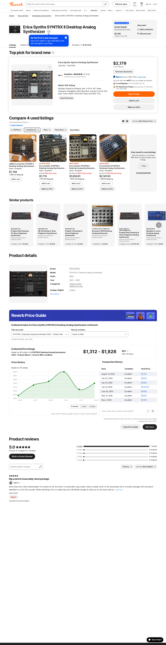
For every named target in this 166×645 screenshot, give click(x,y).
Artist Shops (129, 10)
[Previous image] (14, 85)
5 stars (79, 446)
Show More (54, 294)
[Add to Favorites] (49, 31)
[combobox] (38, 334)
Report (13, 497)
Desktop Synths (76, 286)
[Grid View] (123, 121)
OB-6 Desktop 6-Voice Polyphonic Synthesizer (47, 232)
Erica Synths (74, 268)
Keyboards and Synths (60, 10)
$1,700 (144, 400)
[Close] (66, 37)
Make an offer (134, 107)
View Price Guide (130, 427)
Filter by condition (78, 330)
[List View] (127, 121)
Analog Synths (75, 284)
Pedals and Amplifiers (41, 10)
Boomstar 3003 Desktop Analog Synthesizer (102, 232)
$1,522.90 (145, 387)
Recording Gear (75, 10)
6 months (74, 406)
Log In (155, 4)
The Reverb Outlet (16, 10)
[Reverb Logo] (16, 4)
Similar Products (27, 45)
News (110, 10)
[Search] (105, 4)
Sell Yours (149, 427)
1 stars (79, 460)
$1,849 (144, 396)
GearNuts (68, 74)
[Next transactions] (153, 411)
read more (119, 490)
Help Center (151, 10)
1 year (84, 406)
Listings (12, 45)
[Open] (66, 334)
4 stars (79, 450)
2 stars (79, 456)
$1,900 (144, 391)
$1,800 (144, 378)
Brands (103, 10)
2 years (92, 406)
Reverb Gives (140, 10)
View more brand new (123, 72)
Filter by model (17, 330)
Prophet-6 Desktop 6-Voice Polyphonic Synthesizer (74, 233)
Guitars (28, 10)
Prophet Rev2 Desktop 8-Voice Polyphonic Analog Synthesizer (129, 235)
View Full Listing (66, 98)
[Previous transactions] (148, 411)
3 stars (79, 453)
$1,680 (144, 383)
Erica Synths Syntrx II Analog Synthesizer (78, 62)
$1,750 (144, 374)
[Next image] (49, 85)
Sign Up (148, 4)
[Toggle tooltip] (53, 52)
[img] (77, 74)
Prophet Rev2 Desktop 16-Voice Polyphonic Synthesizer (20, 233)
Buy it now (134, 94)
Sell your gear (121, 4)
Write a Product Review (22, 456)
